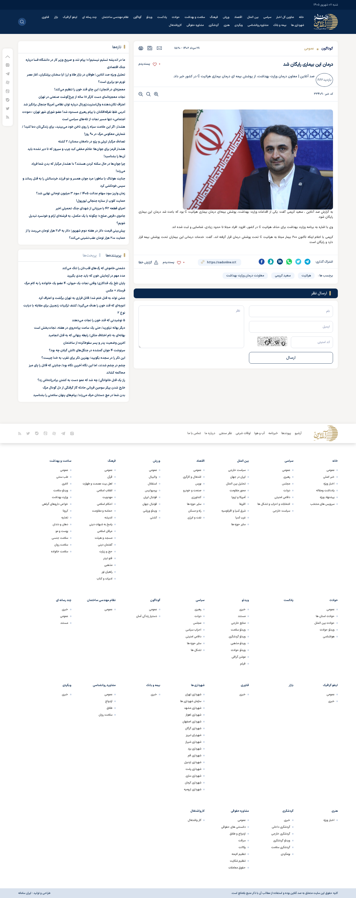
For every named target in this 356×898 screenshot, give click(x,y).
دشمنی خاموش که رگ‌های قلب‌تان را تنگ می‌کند (93, 268)
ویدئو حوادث (327, 630)
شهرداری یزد (194, 749)
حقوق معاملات (237, 868)
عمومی (309, 48)
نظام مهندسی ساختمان (115, 17)
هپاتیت (306, 275)
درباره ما (210, 433)
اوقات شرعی (243, 433)
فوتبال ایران (150, 497)
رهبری (286, 477)
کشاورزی (196, 497)
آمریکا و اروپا (239, 497)
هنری (227, 25)
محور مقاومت (238, 490)
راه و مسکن (194, 511)
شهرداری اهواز (193, 715)
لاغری (65, 484)
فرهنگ (214, 17)
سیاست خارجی (281, 511)
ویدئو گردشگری (237, 636)
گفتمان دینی (105, 545)
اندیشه (108, 517)
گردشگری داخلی (281, 827)
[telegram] (307, 261)
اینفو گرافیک (70, 17)
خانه (301, 17)
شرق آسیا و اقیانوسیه (233, 511)
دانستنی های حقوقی (233, 827)
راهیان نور (106, 572)
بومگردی (285, 854)
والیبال (153, 477)
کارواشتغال (175, 25)
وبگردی (238, 25)
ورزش (226, 17)
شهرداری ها (297, 25)
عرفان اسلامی (104, 531)
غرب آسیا (240, 517)
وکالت (242, 847)
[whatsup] (289, 261)
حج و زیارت (105, 551)
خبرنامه (273, 433)
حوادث (176, 17)
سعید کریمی (283, 275)
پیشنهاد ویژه (327, 497)
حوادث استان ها (325, 616)
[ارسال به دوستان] (159, 48)
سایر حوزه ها (238, 524)
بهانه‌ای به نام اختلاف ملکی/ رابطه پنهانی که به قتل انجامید (86, 335)
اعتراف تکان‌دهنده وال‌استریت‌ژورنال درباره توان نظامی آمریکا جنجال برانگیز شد (74, 104)
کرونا (65, 511)
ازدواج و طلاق (238, 834)
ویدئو (149, 17)
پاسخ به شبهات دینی (100, 524)
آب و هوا (259, 433)
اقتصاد (238, 17)
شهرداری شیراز (193, 742)
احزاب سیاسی (193, 630)
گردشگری (214, 25)
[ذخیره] (149, 48)
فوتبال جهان (149, 504)
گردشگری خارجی (280, 834)
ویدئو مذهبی (238, 643)
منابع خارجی (238, 623)
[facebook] (261, 261)
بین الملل (252, 17)
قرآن (109, 477)
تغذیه (64, 517)
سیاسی (267, 17)
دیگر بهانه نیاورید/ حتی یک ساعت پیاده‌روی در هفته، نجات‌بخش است (79, 328)
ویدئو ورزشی (150, 511)
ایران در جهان (238, 477)
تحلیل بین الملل (236, 484)
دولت (286, 490)
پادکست (162, 17)
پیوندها (286, 433)
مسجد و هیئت (103, 538)
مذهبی (108, 565)
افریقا (242, 504)
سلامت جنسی (60, 538)
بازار (56, 17)
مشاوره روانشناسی (258, 25)
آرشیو (298, 433)
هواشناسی (328, 636)
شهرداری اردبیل (192, 762)
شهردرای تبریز (193, 735)
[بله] (7, 100)
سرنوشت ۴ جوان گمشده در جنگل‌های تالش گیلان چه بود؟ (87, 350)
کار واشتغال (194, 820)
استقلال (152, 484)
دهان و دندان (60, 524)
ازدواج (108, 701)
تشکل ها (196, 650)
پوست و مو (61, 531)
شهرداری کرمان (193, 783)
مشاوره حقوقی (195, 25)
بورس (198, 484)
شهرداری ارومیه (192, 789)
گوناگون (137, 17)
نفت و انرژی (194, 517)
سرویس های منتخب (322, 504)
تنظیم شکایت (238, 861)
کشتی (153, 517)
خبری (242, 609)
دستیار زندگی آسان (146, 616)
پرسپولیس (151, 490)
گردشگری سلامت (280, 847)
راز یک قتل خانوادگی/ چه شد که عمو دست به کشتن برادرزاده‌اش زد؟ (81, 380)
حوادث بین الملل (324, 623)
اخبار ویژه (329, 484)
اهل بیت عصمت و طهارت (97, 484)
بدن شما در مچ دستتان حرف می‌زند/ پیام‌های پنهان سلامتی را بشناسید (79, 395)
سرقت (242, 840)
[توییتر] (7, 108)
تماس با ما (194, 433)
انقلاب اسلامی (104, 490)
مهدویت (107, 497)
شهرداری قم (194, 755)
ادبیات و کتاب (104, 579)
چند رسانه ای (89, 17)
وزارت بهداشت (60, 497)
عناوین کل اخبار (285, 17)
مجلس (286, 484)
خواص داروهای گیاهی (55, 504)
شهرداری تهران (193, 694)
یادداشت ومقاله (325, 490)
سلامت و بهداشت (195, 17)
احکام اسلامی (104, 504)
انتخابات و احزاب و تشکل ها (273, 504)
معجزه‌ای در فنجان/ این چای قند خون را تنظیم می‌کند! (89, 89)
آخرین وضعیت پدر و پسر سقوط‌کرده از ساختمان (94, 343)
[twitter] (298, 261)
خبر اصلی (328, 477)
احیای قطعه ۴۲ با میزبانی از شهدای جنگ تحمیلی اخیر (90, 208)
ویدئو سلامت (60, 490)
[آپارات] (7, 82)
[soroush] (271, 261)
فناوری (45, 17)
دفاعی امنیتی (282, 497)
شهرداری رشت (193, 769)
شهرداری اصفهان (191, 721)
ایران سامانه (24, 893)
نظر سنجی (225, 433)
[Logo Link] (326, 22)
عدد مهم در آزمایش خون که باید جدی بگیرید (96, 275)
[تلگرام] (8, 73)
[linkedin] (280, 261)
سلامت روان (61, 545)
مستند (242, 616)
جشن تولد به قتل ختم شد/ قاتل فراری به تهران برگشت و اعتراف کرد (82, 298)
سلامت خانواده (59, 551)
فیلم (243, 664)
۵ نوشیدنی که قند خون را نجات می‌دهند (98, 320)
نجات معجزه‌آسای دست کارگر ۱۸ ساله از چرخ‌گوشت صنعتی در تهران (82, 97)
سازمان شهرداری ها (190, 701)
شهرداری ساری (193, 776)
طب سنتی (62, 477)
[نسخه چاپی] (141, 48)
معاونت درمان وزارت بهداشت (245, 275)
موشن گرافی (239, 657)
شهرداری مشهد (192, 708)
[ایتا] (7, 91)
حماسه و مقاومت (102, 511)
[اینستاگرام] (7, 65)
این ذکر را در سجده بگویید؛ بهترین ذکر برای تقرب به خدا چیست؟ (83, 358)
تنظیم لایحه (239, 854)
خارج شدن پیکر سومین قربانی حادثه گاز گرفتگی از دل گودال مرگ (84, 387)
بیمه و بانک (279, 25)
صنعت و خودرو (192, 490)
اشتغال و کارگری (192, 477)
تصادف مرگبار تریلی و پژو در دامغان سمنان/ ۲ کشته (91, 141)
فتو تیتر (107, 558)
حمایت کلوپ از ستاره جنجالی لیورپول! (100, 201)
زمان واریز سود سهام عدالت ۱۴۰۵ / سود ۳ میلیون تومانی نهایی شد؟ (80, 193)
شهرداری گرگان (193, 728)
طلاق (109, 708)
